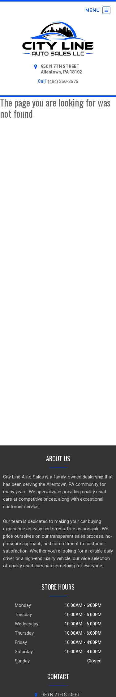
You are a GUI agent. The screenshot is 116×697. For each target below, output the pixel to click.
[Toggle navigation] (98, 10)
